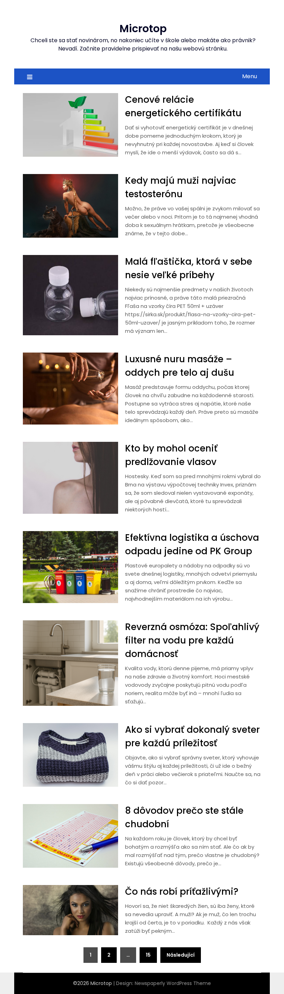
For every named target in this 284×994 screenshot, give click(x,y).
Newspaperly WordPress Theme (173, 983)
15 (148, 954)
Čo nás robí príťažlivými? (181, 891)
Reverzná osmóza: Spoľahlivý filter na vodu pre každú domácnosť (192, 640)
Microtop (143, 28)
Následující (181, 954)
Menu (249, 76)
